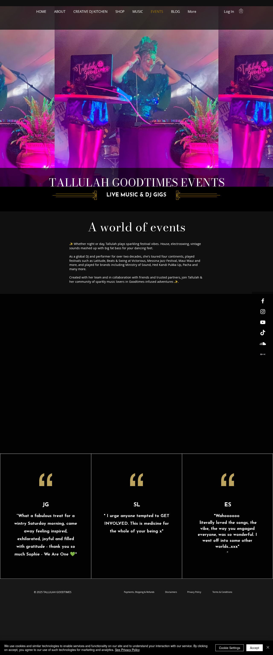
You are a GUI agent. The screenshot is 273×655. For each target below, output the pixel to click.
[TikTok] (263, 333)
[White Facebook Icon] (263, 301)
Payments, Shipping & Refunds (139, 592)
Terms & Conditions (222, 592)
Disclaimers (171, 592)
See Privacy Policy (127, 650)
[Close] (267, 648)
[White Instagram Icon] (263, 311)
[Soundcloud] (263, 343)
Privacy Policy (194, 592)
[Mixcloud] (263, 354)
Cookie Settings (229, 648)
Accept (254, 648)
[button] (241, 11)
